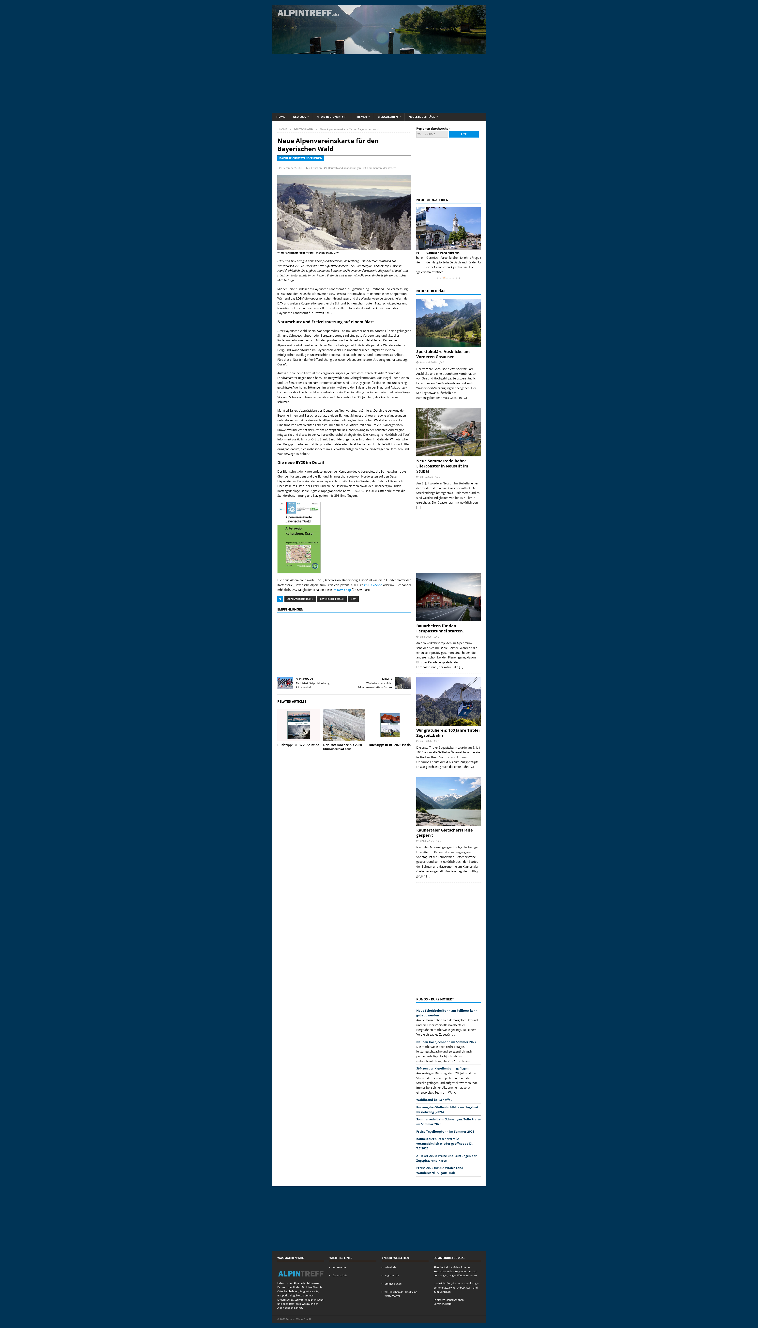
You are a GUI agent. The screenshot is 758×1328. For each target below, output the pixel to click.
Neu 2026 (299, 117)
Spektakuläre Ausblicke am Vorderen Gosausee (443, 354)
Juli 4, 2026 (425, 636)
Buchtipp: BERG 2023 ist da (390, 745)
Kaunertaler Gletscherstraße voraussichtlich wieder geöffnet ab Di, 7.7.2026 (444, 1143)
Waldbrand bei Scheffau (434, 1100)
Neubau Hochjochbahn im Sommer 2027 (446, 1042)
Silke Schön (315, 168)
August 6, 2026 (427, 362)
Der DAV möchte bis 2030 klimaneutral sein (342, 747)
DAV (353, 599)
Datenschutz (339, 1275)
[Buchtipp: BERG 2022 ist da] (298, 725)
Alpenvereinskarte (300, 599)
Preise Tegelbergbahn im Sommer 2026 (445, 1131)
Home (280, 117)
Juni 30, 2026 (426, 841)
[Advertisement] (379, 83)
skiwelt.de (390, 1267)
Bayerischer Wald (332, 599)
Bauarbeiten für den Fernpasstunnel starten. (440, 628)
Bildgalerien (388, 117)
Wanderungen (352, 168)
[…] (464, 398)
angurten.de (392, 1275)
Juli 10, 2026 (426, 477)
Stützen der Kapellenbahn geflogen (442, 1068)
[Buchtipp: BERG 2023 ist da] (390, 725)
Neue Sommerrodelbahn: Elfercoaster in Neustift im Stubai (442, 466)
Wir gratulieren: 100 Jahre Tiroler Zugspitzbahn (448, 733)
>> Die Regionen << (330, 117)
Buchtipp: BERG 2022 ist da (298, 745)
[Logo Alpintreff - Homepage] (300, 1279)
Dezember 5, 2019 (292, 168)
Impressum (339, 1267)
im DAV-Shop (373, 585)
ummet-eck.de (393, 1283)
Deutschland (335, 168)
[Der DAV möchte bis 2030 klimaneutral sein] (344, 725)
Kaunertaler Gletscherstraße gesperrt (444, 832)
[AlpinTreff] (379, 52)
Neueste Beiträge (422, 117)
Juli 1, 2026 (425, 741)
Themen (361, 117)
